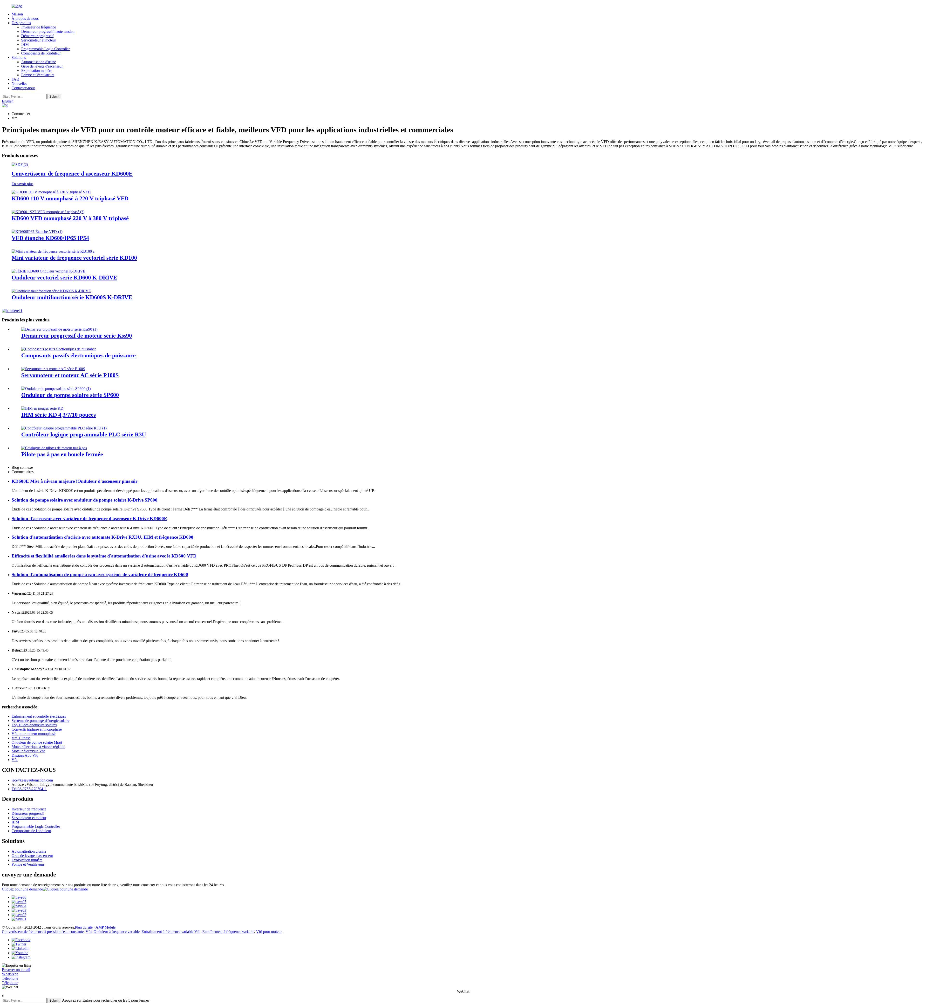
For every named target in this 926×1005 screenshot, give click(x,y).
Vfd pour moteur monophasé (33, 734)
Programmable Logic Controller (45, 49)
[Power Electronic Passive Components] (58, 349)
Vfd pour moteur (268, 932)
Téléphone (10, 978)
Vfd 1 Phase (21, 738)
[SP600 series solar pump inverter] (56, 389)
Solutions (19, 57)
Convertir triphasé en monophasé (37, 729)
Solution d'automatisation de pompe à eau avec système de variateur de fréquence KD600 (100, 574)
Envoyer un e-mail (16, 970)
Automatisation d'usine (38, 62)
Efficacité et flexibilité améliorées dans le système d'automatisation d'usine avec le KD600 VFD (104, 555)
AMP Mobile (105, 927)
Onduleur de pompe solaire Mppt (37, 742)
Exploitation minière (36, 70)
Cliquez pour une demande (22, 889)
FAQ (15, 79)
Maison (17, 14)
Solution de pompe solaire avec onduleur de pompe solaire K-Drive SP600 (84, 499)
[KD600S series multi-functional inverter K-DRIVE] (51, 291)
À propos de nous (25, 18)
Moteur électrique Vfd (28, 751)
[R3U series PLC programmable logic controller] (64, 428)
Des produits (21, 23)
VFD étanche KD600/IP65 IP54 (50, 238)
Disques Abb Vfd (25, 755)
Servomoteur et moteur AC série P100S (70, 375)
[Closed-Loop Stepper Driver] (54, 448)
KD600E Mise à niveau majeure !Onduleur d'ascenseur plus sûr (74, 481)
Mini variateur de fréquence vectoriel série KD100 (74, 258)
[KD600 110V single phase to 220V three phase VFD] (51, 192)
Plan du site (84, 927)
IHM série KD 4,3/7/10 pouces (58, 415)
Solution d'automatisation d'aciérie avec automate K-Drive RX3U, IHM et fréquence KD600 (102, 537)
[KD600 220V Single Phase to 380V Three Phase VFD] (48, 212)
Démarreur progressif (37, 36)
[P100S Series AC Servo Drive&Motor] (53, 369)
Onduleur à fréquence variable (117, 932)
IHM (25, 44)
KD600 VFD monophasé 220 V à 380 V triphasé (70, 218)
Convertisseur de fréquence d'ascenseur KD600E (72, 173)
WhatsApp (10, 974)
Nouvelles (19, 83)
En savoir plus (22, 184)
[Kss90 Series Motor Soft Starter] (59, 329)
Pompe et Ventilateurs (37, 75)
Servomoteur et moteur (38, 40)
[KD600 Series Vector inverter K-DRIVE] (48, 271)
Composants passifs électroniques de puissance (78, 355)
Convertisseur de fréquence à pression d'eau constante (43, 932)
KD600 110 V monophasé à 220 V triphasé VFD (70, 198)
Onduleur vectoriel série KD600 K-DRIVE (64, 277)
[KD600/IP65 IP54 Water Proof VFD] (37, 232)
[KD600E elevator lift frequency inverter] (20, 165)
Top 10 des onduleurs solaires (34, 725)
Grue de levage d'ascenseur (42, 66)
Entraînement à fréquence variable (228, 932)
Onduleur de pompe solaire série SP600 (70, 395)
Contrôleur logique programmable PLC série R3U (83, 434)
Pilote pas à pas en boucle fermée (62, 454)
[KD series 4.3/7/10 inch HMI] (42, 408)
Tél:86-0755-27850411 (29, 789)
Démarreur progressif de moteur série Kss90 (76, 336)
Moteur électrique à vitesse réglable (38, 747)
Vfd (15, 760)
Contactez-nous (23, 88)
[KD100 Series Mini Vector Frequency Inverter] (53, 251)
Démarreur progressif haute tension (48, 31)
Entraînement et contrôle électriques (39, 716)
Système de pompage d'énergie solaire (40, 721)
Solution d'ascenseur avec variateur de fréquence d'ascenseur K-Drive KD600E (89, 518)
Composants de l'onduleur (41, 53)
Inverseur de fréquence (38, 27)
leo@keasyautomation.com (32, 780)
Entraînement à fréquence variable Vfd (171, 932)
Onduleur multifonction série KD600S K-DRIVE (72, 297)
